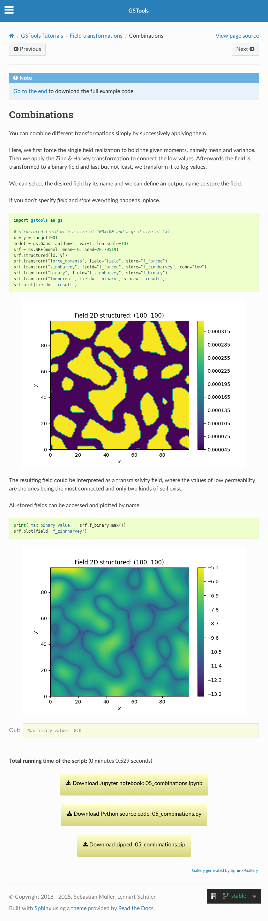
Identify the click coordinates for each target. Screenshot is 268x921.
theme (79, 908)
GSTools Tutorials (42, 36)
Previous (29, 49)
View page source (237, 36)
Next (243, 49)
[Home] (11, 36)
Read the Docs (136, 908)
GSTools (138, 11)
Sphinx (43, 908)
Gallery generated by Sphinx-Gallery (225, 870)
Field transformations (96, 36)
